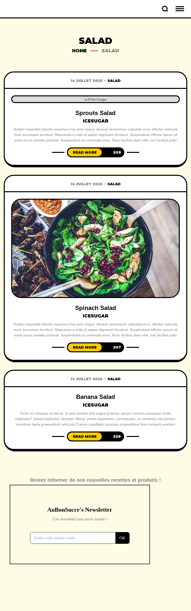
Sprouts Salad (95, 113)
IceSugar (95, 121)
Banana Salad (95, 396)
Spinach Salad (95, 308)
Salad (114, 80)
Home (79, 51)
